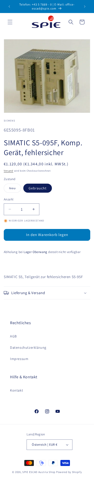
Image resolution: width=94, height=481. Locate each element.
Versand (8, 170)
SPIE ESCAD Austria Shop (38, 472)
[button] (10, 22)
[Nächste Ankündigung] (84, 6)
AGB (13, 336)
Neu (15, 189)
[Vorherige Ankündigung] (9, 6)
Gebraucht (38, 188)
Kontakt (16, 390)
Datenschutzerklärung (28, 347)
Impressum (19, 358)
